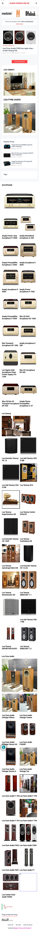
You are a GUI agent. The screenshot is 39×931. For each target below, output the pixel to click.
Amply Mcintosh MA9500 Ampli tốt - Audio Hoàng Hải (22, 145)
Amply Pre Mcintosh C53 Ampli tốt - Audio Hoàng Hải (22, 162)
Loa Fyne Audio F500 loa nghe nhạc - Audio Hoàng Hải (18, 49)
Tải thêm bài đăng (20, 61)
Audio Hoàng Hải (9, 45)
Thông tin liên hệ (27, 925)
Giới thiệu (18, 925)
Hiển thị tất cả (19, 24)
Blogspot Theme (18, 928)
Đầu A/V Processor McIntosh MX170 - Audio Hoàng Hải (23, 154)
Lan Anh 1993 (7, 53)
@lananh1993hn (8, 907)
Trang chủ (10, 925)
